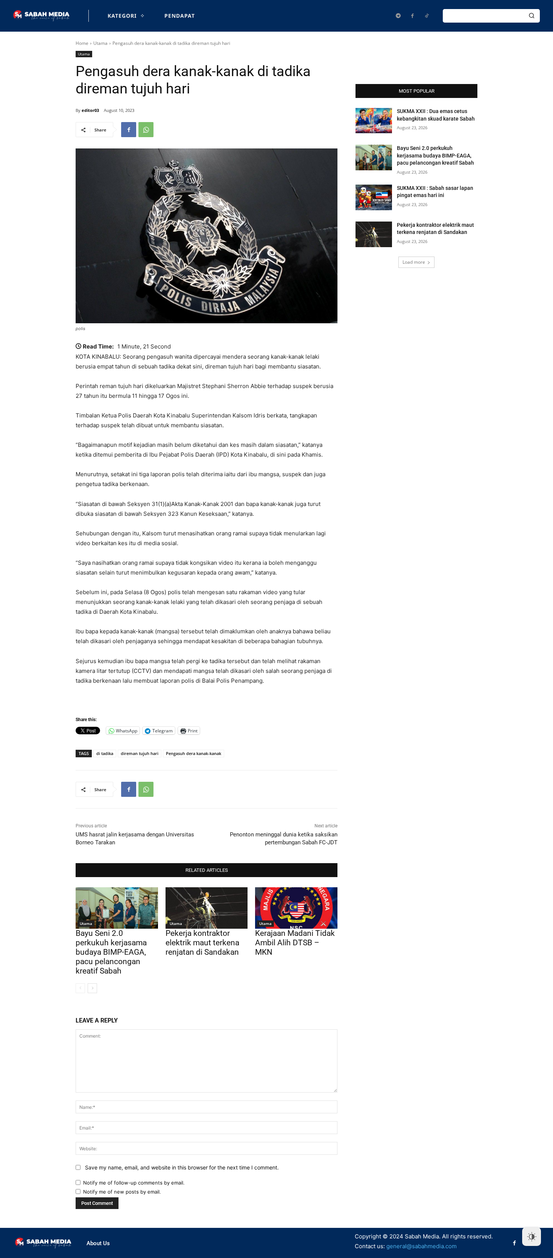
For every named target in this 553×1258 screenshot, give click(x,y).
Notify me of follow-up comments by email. (134, 1183)
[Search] (531, 16)
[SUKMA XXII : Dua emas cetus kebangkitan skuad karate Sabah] (374, 120)
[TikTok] (426, 16)
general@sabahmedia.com (421, 1246)
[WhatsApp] (145, 129)
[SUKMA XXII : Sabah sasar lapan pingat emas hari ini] (374, 197)
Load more (414, 262)
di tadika (104, 753)
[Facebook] (412, 16)
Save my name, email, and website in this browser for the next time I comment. (182, 1167)
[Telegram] (398, 16)
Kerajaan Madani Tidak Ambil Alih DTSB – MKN (295, 943)
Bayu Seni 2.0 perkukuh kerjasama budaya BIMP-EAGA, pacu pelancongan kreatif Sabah (111, 952)
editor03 (90, 110)
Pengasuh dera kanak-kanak (193, 753)
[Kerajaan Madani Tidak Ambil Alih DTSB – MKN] (296, 907)
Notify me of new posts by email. (122, 1192)
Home (82, 43)
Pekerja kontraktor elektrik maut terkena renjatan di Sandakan (202, 943)
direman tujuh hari (139, 753)
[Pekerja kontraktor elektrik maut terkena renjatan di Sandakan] (207, 907)
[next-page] (92, 988)
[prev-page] (80, 988)
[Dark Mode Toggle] (531, 1236)
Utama (100, 43)
